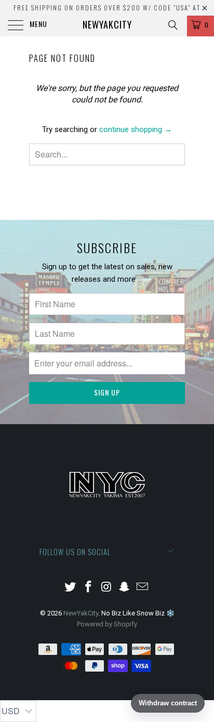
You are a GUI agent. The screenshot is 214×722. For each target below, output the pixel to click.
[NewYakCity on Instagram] (106, 587)
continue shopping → (135, 129)
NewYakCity (107, 24)
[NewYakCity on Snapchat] (124, 587)
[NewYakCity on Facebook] (88, 587)
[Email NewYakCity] (143, 587)
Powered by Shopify (107, 624)
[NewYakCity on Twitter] (70, 587)
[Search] (172, 25)
